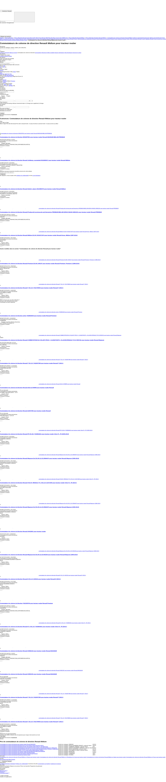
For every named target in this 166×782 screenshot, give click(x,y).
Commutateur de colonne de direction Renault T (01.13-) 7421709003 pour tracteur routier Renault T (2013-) (31, 288)
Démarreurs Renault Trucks (60, 39)
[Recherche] (24, 17)
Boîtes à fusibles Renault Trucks (7, 39)
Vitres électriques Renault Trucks (137, 39)
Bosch (31, 37)
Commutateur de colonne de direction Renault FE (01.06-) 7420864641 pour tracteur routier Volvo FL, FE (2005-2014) (34, 434)
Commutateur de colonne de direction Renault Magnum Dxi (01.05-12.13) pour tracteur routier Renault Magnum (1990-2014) (28, 747)
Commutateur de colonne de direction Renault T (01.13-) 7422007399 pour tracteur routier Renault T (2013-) (31, 363)
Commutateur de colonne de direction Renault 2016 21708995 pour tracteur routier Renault (27, 387)
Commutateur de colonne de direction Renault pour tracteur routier (15, 754)
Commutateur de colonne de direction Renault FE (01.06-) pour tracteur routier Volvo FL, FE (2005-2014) (24, 746)
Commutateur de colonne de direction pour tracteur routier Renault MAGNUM (17, 744)
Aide (10, 759)
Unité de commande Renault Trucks (141, 37)
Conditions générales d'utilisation (7, 763)
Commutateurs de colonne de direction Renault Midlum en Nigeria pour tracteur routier (20, 757)
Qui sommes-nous (4, 759)
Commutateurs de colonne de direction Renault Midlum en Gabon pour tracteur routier (106, 757)
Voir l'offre (3, 736)
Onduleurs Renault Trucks (123, 39)
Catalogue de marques (55, 763)
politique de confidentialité (22, 175)
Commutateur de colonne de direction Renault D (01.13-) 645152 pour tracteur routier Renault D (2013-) (30, 579)
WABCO (64, 37)
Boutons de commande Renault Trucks (108, 39)
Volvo (60, 37)
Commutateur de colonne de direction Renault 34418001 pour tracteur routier (23, 531)
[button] (83, 29)
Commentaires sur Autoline (44, 763)
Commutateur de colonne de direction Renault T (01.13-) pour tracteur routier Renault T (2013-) (21, 750)
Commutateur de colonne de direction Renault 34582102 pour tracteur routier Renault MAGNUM (28, 651)
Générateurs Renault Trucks (33, 39)
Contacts (13, 759)
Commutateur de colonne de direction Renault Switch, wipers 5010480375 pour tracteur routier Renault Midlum (33, 189)
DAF (34, 37)
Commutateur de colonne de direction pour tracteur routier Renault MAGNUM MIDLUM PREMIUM (22, 751)
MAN (47, 37)
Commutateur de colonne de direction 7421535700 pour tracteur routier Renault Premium (26, 603)
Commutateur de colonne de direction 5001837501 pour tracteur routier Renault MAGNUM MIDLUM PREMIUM (32, 137)
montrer (2, 113)
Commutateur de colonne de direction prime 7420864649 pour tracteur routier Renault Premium (28, 315)
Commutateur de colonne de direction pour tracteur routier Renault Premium (17, 752)
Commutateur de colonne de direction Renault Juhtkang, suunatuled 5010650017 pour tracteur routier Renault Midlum (35, 160)
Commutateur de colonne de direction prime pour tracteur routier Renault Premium (19, 753)
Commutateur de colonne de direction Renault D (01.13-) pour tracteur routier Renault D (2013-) (22, 745)
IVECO (37, 37)
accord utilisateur (36, 175)
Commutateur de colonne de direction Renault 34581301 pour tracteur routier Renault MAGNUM (28, 674)
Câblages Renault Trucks (151, 39)
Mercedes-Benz (52, 37)
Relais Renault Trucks (72, 39)
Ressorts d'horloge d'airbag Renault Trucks (17, 40)
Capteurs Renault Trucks (20, 39)
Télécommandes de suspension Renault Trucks (88, 39)
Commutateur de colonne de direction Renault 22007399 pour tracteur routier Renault (25, 411)
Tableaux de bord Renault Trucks (157, 37)
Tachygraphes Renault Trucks (47, 39)
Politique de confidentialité (22, 763)
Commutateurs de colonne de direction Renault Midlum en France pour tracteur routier (145, 757)
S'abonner (3, 174)
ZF (67, 37)
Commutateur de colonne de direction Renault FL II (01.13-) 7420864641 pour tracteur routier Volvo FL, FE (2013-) (33, 626)
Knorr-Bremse (42, 37)
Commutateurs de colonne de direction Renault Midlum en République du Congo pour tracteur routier (63, 757)
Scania (57, 37)
